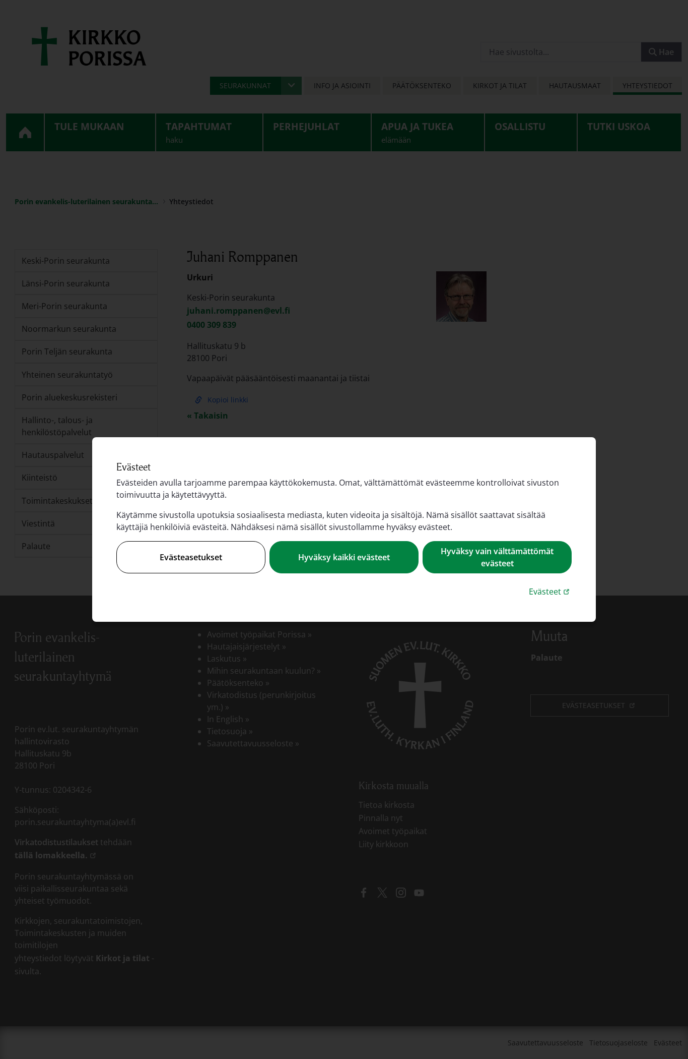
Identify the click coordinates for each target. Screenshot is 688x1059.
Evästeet (550, 591)
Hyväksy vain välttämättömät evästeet (497, 557)
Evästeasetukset (191, 557)
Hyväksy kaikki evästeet (344, 557)
